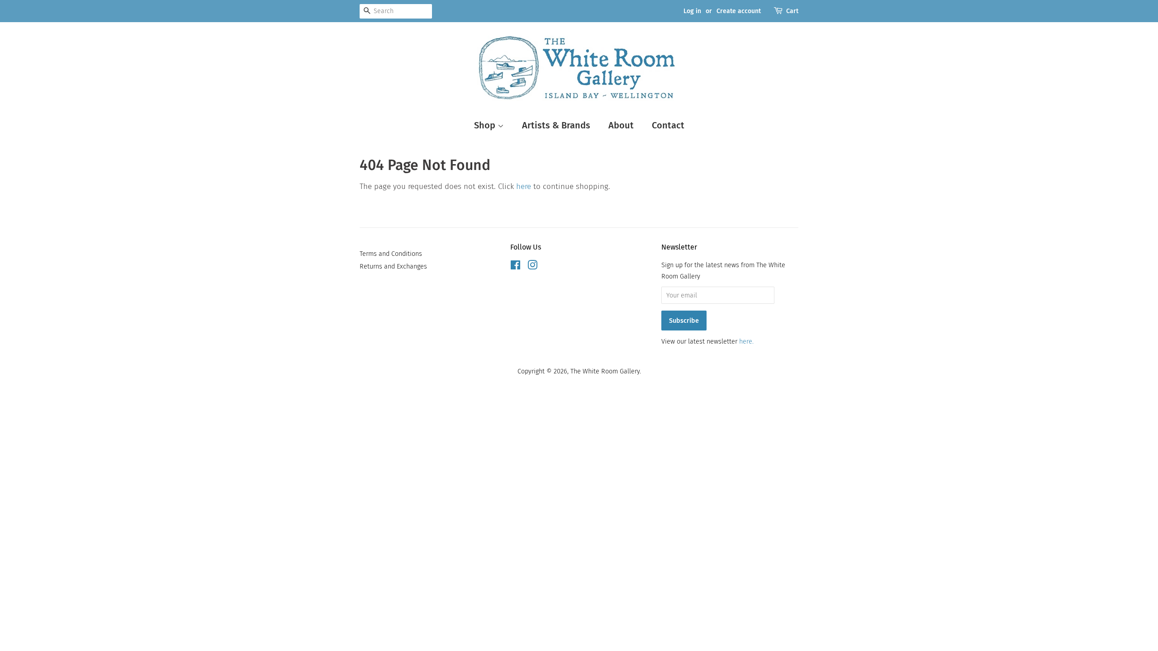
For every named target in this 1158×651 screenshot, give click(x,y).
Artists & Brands (556, 125)
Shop (486, 125)
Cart (792, 11)
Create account (739, 11)
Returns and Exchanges (393, 266)
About (621, 125)
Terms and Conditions (391, 254)
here (523, 186)
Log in (692, 11)
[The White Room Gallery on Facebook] (515, 267)
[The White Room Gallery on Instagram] (532, 267)
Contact (668, 125)
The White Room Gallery (605, 371)
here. (746, 341)
